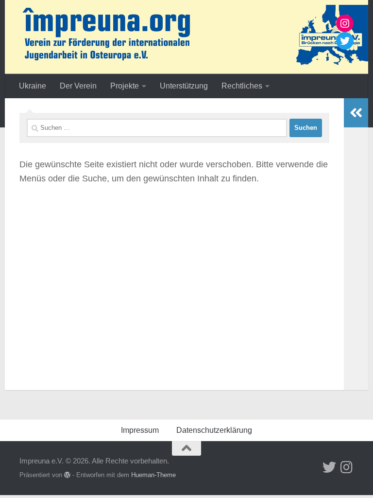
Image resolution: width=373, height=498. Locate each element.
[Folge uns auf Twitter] (329, 467)
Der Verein (78, 86)
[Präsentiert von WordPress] (67, 475)
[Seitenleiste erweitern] (356, 112)
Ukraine (32, 86)
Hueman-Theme (153, 475)
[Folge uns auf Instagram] (347, 467)
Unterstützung (184, 86)
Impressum (140, 430)
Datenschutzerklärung (214, 430)
